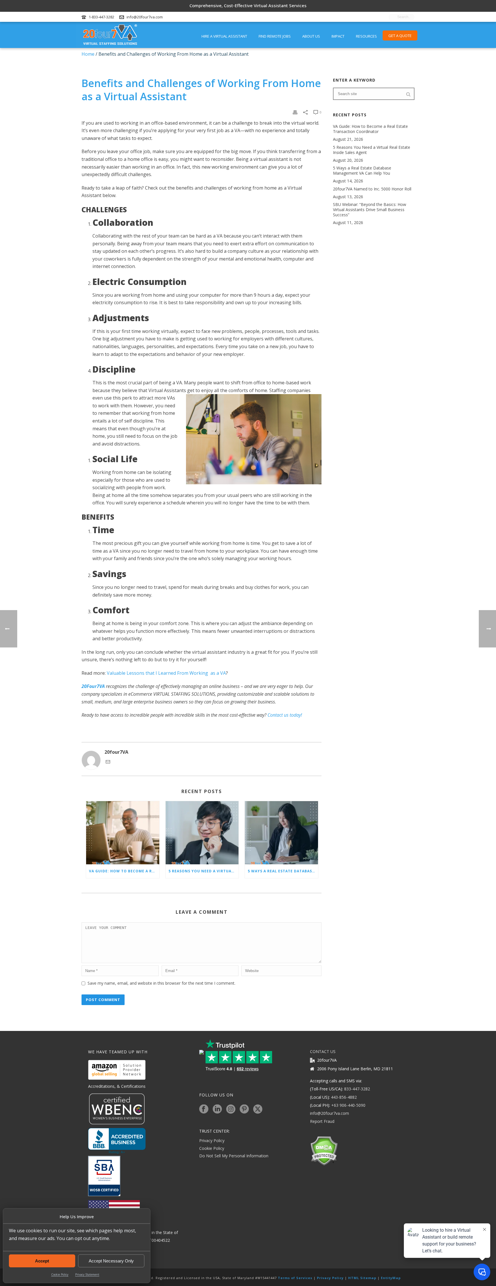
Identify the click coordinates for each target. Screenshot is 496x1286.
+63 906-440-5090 (348, 1105)
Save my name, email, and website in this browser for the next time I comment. (161, 983)
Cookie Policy (59, 1274)
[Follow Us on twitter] (257, 1109)
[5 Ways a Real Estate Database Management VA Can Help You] (281, 832)
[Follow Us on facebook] (203, 1109)
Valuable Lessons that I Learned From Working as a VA (166, 673)
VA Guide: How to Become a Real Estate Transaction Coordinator (124, 871)
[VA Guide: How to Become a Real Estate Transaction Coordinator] (122, 832)
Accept (42, 1260)
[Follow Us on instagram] (230, 1109)
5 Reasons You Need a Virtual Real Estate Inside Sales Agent (203, 871)
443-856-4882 (344, 1097)
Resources (366, 36)
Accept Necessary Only (111, 1260)
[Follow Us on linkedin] (217, 1109)
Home (88, 54)
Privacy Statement (87, 1274)
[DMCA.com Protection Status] (324, 1150)
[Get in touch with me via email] (108, 762)
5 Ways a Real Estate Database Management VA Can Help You (283, 871)
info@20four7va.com (145, 17)
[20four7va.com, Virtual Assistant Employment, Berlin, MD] (117, 1141)
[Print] (295, 112)
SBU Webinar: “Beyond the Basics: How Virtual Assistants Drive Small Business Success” (369, 209)
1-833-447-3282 (101, 17)
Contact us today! (285, 715)
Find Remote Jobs (275, 36)
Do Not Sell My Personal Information (233, 1155)
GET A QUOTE (400, 35)
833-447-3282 (357, 1089)
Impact (338, 36)
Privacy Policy (211, 1140)
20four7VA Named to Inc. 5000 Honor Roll (372, 189)
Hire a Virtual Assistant (224, 36)
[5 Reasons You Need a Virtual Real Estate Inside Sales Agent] (202, 832)
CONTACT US (323, 1051)
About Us (311, 36)
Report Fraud (322, 1121)
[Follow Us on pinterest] (244, 1109)
